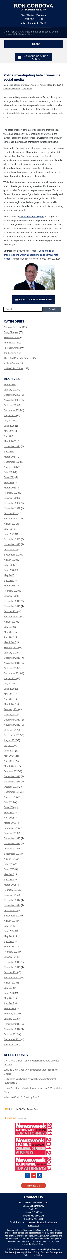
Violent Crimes (11, 363)
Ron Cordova (33, 7)
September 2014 (12, 915)
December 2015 (12, 838)
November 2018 (12, 663)
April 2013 (9, 1003)
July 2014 (9, 926)
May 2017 (9, 755)
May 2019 (9, 632)
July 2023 (9, 472)
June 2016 (9, 807)
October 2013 (11, 972)
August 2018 (10, 678)
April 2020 (9, 580)
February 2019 (11, 647)
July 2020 (9, 565)
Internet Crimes (12, 347)
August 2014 (10, 920)
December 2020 (12, 539)
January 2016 (11, 833)
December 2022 (12, 503)
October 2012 (11, 1034)
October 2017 (11, 730)
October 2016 (11, 786)
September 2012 (12, 1039)
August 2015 (10, 859)
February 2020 (11, 590)
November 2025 (12, 400)
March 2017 (10, 766)
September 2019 (12, 616)
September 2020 (12, 554)
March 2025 (10, 441)
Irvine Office (33, 1225)
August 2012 (10, 1044)
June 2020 (9, 570)
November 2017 (12, 724)
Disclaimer (10, 1252)
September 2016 (12, 792)
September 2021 (12, 518)
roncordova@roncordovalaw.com (41, 1222)
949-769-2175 (29, 22)
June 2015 (9, 869)
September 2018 (12, 673)
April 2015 (9, 879)
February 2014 (11, 951)
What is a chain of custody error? (21, 1097)
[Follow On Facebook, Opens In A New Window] (27, 1175)
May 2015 (9, 874)
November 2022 (12, 508)
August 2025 (10, 415)
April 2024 (9, 451)
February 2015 (11, 890)
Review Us (33, 1185)
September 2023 (12, 462)
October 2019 (11, 611)
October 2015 (11, 848)
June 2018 (9, 688)
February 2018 (11, 709)
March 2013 (10, 1008)
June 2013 (9, 993)
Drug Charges (11, 332)
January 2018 (11, 714)
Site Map (20, 1252)
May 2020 (9, 575)
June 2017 (9, 750)
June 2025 (9, 425)
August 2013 (10, 982)
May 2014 (9, 936)
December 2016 (12, 776)
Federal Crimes (12, 337)
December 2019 (12, 601)
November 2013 (12, 967)
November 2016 (12, 781)
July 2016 (9, 802)
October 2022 (11, 513)
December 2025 (12, 394)
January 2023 (11, 498)
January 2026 (11, 389)
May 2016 (9, 812)
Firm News (27, 88)
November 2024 (12, 446)
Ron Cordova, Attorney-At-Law (31, 85)
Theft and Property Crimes (17, 358)
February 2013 (11, 1013)
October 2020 (11, 549)
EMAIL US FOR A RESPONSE (35, 299)
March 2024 (10, 456)
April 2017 (9, 761)
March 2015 (10, 884)
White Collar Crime (13, 368)
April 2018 (9, 699)
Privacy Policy (32, 1252)
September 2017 (12, 735)
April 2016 (9, 817)
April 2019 (9, 637)
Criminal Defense (11, 88)
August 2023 (10, 467)
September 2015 (12, 853)
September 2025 (12, 410)
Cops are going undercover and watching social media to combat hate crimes (30, 254)
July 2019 (9, 627)
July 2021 (9, 529)
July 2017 (9, 745)
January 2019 (11, 652)
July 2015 (9, 864)
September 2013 (12, 977)
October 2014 (11, 910)
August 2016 (10, 797)
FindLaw (39, 1255)
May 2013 (9, 998)
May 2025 (9, 431)
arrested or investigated (31, 216)
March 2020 (10, 585)
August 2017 (10, 740)
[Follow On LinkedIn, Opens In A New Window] (33, 1175)
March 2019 (10, 642)
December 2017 (12, 719)
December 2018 (12, 657)
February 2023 (11, 492)
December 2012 (12, 1024)
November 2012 (12, 1029)
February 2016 (11, 828)
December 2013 (12, 962)
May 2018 (9, 694)
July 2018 (9, 683)
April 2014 (9, 941)
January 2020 (11, 596)
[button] (33, 44)
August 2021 (10, 523)
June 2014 (9, 931)
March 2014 (10, 946)
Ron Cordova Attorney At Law (27, 1249)
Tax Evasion (10, 353)
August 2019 (10, 621)
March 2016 (10, 822)
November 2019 (12, 606)
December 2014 (12, 900)
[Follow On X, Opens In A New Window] (39, 1175)
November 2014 (12, 905)
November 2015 (12, 843)
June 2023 (9, 477)
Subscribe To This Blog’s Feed (23, 1109)
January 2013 (11, 1018)
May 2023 (9, 482)
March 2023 (10, 487)
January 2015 (11, 895)
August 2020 (10, 559)
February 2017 (11, 771)
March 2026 (10, 384)
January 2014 (11, 957)
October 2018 (11, 668)
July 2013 (9, 987)
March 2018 (10, 704)
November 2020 (12, 544)
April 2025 (9, 436)
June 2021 (9, 534)
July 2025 (9, 420)
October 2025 (11, 405)
